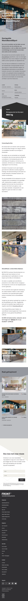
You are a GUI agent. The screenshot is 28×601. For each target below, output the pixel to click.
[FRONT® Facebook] (6, 583)
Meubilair (16, 97)
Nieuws (3, 551)
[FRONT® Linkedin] (12, 583)
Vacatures (4, 574)
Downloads (4, 519)
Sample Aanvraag (5, 565)
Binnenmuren (4, 530)
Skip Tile (3, 509)
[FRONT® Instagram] (3, 583)
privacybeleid (6, 484)
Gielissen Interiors (18, 92)
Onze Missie (4, 546)
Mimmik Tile (4, 507)
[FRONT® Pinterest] (9, 583)
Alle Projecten (4, 525)
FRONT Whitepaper (5, 555)
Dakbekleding (4, 539)
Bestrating (4, 537)
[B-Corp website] (3, 595)
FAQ (2, 553)
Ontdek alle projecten (7, 425)
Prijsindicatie (4, 567)
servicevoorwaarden (15, 484)
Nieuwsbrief (4, 571)
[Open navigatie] (25, 3)
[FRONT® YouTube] (15, 583)
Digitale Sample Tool (6, 516)
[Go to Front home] (9, 3)
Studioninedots (18, 87)
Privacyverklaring (5, 591)
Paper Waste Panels (5, 514)
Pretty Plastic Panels (6, 512)
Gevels (3, 528)
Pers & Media (4, 569)
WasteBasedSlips (5, 505)
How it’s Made (4, 548)
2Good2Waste (5, 57)
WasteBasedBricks (17, 306)
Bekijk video (8, 360)
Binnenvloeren (5, 535)
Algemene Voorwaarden (6, 589)
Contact (3, 562)
